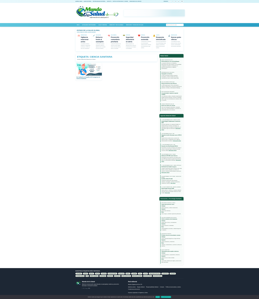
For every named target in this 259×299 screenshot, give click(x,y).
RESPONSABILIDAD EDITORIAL (99, 1)
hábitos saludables (94, 275)
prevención (104, 273)
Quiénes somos (132, 287)
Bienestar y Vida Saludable (116, 24)
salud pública (78, 273)
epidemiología (102, 275)
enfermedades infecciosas (155, 273)
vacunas (145, 273)
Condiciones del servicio (134, 289)
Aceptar (157, 296)
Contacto (162, 287)
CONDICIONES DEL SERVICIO (135, 1)
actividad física (165, 273)
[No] (257, 297)
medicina (85, 273)
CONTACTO (109, 1)
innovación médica (147, 275)
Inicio (78, 24)
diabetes (128, 273)
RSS (182, 1)
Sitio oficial (173, 183)
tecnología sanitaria (80, 275)
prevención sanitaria (157, 275)
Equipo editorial (141, 287)
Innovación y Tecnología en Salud (134, 24)
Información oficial (177, 140)
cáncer (140, 273)
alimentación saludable (137, 275)
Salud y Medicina (102, 24)
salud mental (121, 273)
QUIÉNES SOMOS (78, 1)
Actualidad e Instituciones (89, 24)
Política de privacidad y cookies (173, 287)
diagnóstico (110, 275)
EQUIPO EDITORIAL (88, 1)
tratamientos (117, 275)
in (175, 1)
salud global (172, 273)
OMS (87, 275)
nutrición (97, 273)
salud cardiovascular (126, 275)
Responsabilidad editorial (152, 287)
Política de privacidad (166, 296)
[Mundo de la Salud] (97, 13)
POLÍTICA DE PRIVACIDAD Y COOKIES (120, 1)
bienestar (91, 273)
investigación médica (112, 273)
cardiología (134, 273)
